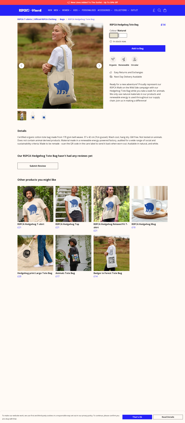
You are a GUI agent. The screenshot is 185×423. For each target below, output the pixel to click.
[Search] (159, 10)
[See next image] (99, 65)
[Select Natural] (114, 35)
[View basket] (165, 10)
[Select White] (123, 35)
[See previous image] (21, 65)
